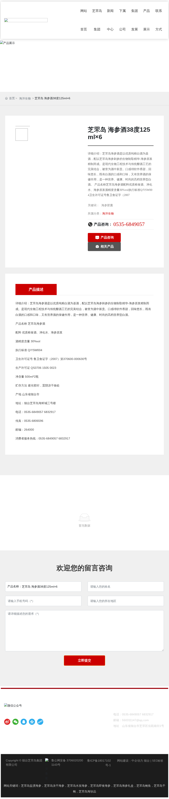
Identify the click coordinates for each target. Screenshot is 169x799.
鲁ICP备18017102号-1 (99, 763)
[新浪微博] (7, 722)
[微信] (15, 722)
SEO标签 (157, 760)
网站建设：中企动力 (130, 760)
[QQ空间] (32, 722)
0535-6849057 (129, 224)
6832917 (148, 714)
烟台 (147, 760)
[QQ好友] (24, 722)
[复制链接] (40, 722)
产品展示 (84, 68)
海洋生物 (25, 98)
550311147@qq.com (135, 720)
